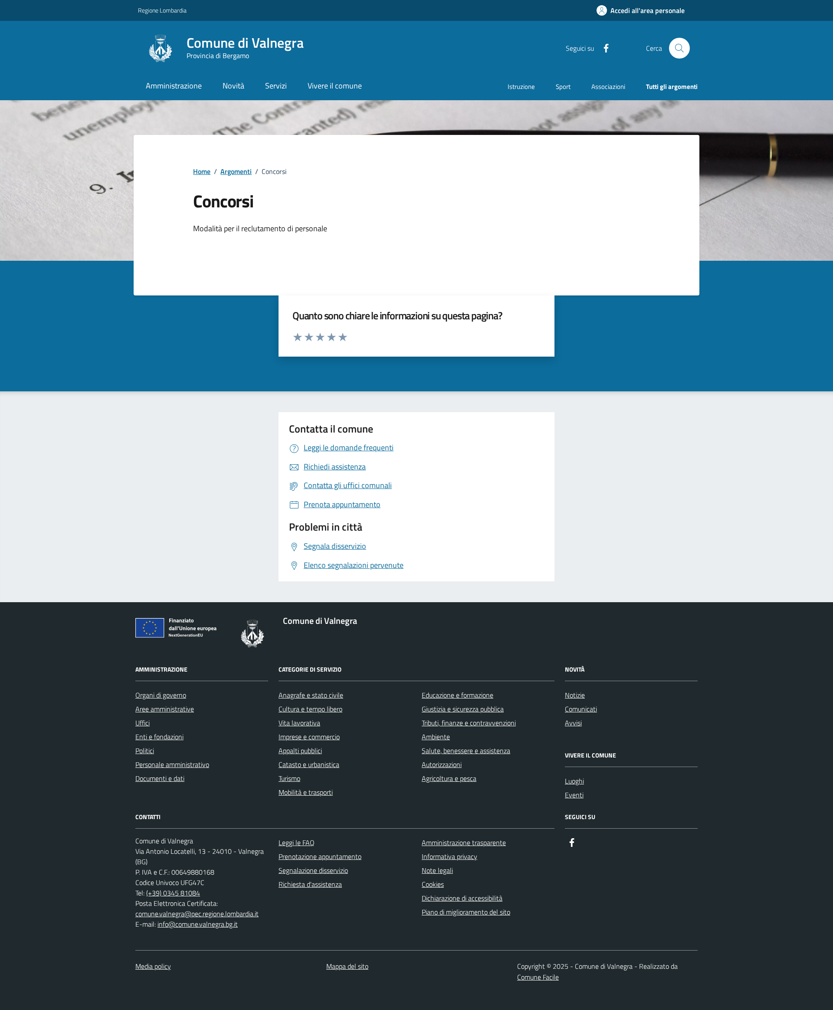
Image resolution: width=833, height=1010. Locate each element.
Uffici (142, 723)
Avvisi (573, 723)
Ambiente (436, 736)
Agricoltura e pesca (449, 778)
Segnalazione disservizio (313, 870)
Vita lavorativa (299, 723)
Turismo (289, 778)
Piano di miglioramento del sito (466, 912)
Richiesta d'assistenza (310, 884)
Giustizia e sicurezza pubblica (463, 709)
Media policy (153, 966)
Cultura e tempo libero (310, 709)
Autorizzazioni (442, 764)
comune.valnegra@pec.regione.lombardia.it (197, 913)
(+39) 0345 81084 (173, 893)
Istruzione (521, 87)
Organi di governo (160, 695)
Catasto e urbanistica (309, 764)
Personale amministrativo (172, 764)
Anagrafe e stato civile (311, 695)
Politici (144, 750)
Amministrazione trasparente (464, 842)
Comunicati (581, 709)
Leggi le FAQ (297, 842)
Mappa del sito (347, 966)
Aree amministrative (164, 709)
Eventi (574, 795)
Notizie (575, 695)
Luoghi (574, 781)
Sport (563, 87)
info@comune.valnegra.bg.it (197, 924)
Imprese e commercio (309, 736)
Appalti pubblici (300, 750)
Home (201, 171)
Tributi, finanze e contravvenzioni (469, 723)
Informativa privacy (449, 856)
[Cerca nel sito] (679, 48)
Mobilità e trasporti (306, 792)
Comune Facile (538, 977)
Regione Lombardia (162, 10)
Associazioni (608, 87)
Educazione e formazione (457, 695)
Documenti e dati (159, 778)
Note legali (437, 870)
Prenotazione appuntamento (320, 856)
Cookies (433, 884)
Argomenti (236, 171)
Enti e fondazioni (159, 736)
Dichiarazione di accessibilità (462, 898)
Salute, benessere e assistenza (466, 750)
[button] (640, 10)
